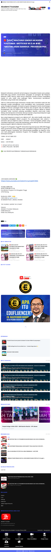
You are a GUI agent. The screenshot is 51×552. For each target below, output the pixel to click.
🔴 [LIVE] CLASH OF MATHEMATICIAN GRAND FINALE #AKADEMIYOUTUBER (16, 246)
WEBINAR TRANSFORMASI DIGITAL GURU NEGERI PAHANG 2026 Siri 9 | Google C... (26, 458)
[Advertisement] (25, 21)
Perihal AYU (40, 530)
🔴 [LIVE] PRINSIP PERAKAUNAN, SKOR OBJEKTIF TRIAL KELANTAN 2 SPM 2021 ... (26, 446)
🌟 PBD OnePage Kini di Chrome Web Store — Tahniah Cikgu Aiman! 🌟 (22, 346)
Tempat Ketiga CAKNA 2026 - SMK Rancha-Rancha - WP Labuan (19, 426)
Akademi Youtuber (10, 6)
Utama (2, 495)
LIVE (8, 437)
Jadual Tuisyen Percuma (6, 503)
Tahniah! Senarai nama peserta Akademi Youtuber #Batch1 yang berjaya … (24, 340)
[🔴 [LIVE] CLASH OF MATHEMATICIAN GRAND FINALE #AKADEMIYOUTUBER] (4, 251)
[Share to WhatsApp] (17, 226)
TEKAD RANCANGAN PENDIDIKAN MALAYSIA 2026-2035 (14, 2)
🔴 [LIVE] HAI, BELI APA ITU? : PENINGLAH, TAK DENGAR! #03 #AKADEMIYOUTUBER (41, 255)
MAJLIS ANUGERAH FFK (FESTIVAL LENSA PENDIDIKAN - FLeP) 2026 (23, 451)
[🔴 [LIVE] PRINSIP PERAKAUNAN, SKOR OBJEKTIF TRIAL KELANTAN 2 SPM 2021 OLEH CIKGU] (4, 448)
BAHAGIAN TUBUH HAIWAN (12, 352)
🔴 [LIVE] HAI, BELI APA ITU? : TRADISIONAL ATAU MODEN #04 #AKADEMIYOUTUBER (16, 255)
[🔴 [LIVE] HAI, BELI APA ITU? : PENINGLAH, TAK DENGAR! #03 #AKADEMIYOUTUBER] (29, 260)
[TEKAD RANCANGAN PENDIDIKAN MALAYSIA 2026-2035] (1, 2)
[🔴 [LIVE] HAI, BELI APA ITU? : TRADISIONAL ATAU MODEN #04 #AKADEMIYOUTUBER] (4, 260)
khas (5, 36)
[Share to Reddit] (23, 226)
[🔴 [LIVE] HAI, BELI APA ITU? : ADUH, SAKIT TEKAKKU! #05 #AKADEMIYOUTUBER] (29, 251)
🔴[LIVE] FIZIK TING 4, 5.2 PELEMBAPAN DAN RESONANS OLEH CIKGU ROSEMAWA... (26, 439)
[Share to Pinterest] (20, 226)
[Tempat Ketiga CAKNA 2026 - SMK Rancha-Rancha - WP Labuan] (25, 415)
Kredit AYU (3, 501)
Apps (2, 505)
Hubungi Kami (47, 530)
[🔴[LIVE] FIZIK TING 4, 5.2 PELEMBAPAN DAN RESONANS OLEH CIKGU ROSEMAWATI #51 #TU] (4, 442)
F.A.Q (2, 497)
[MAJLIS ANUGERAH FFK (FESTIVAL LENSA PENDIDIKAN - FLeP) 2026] (4, 455)
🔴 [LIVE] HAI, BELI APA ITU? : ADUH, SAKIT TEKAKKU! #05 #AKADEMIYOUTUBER (40, 246)
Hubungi (3, 499)
